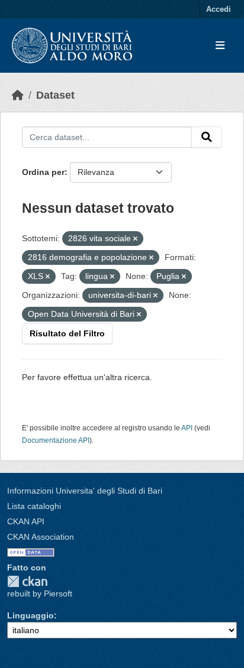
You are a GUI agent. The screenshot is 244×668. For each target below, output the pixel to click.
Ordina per (43, 172)
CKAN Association (40, 536)
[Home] (18, 95)
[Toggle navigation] (220, 45)
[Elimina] (135, 238)
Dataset (55, 95)
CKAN (27, 581)
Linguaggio (30, 615)
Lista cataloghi (34, 506)
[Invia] (206, 137)
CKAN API (25, 521)
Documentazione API (55, 440)
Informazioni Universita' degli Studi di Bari (84, 490)
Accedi (218, 9)
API (186, 428)
